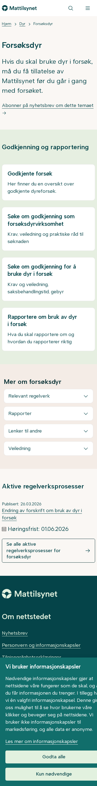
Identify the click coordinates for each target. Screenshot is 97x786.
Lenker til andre (25, 431)
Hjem (6, 24)
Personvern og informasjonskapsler (41, 645)
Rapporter (20, 413)
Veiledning (19, 448)
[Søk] (70, 8)
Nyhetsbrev (15, 633)
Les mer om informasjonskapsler (41, 741)
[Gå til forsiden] (19, 8)
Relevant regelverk (29, 396)
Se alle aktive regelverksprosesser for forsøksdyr (33, 550)
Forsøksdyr (43, 24)
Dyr (22, 24)
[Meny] (87, 8)
